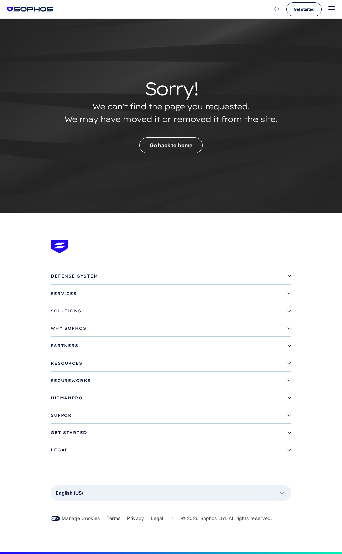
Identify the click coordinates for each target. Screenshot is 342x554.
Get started (304, 9)
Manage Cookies (81, 518)
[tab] (171, 276)
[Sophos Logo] (30, 9)
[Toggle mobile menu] (331, 9)
